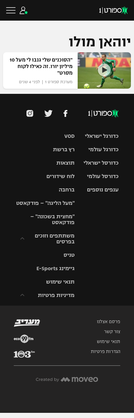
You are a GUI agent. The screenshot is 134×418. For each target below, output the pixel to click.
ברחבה (67, 189)
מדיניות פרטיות (56, 295)
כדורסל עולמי (103, 176)
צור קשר (112, 331)
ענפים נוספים (103, 189)
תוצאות (65, 163)
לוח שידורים (60, 176)
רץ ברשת (64, 149)
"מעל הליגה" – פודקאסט (45, 203)
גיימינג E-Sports (55, 268)
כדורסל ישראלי (101, 163)
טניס (69, 255)
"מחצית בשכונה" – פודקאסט (52, 219)
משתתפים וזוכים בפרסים (55, 238)
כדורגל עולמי (103, 149)
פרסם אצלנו (108, 321)
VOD (69, 136)
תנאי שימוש (60, 282)
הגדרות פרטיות (105, 351)
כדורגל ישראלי (102, 136)
